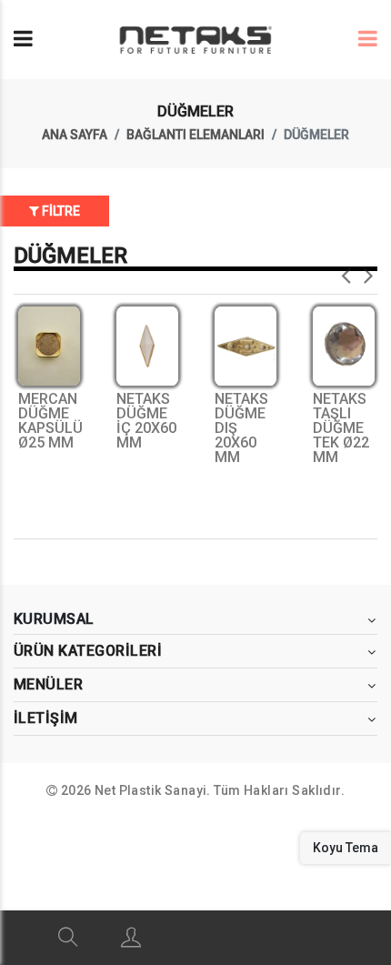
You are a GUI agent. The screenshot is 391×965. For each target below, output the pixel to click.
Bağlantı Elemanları (195, 134)
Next (368, 270)
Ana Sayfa (74, 134)
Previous (345, 270)
